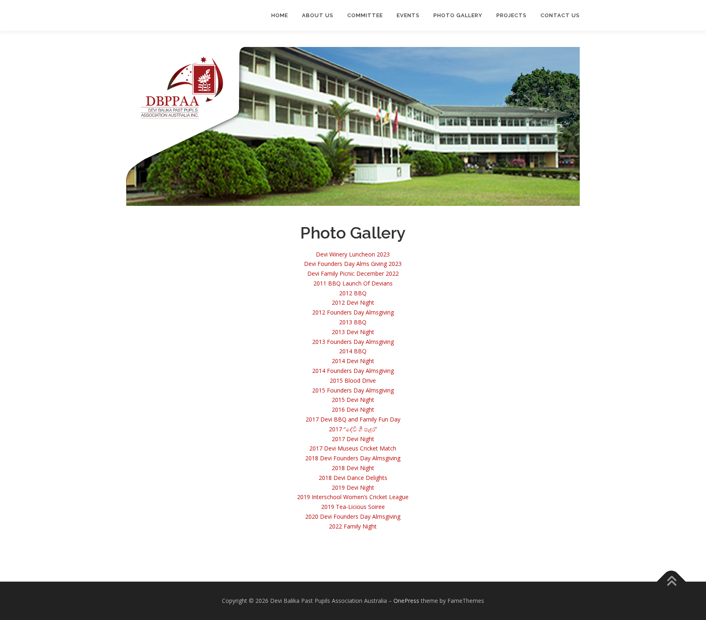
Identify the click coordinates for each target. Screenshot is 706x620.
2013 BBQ (352, 322)
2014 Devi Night (353, 361)
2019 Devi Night (353, 487)
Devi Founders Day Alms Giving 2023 (353, 264)
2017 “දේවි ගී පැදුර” (353, 429)
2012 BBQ (352, 293)
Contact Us (560, 15)
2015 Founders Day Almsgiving (353, 390)
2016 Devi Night (353, 409)
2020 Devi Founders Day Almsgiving (352, 516)
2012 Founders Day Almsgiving (353, 312)
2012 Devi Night (353, 302)
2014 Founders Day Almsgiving (353, 371)
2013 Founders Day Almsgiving (353, 342)
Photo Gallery (458, 15)
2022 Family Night (353, 526)
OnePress (406, 600)
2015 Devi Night (353, 400)
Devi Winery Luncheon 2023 (353, 254)
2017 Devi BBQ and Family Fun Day (353, 419)
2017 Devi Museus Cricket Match (352, 448)
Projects (511, 15)
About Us (317, 15)
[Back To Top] (671, 581)
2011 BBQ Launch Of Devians (353, 283)
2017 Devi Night (353, 439)
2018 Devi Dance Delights (353, 478)
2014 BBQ (352, 351)
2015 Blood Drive (353, 380)
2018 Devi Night (353, 468)
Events (408, 15)
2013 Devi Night (353, 332)
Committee (365, 15)
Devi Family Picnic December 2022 (353, 273)
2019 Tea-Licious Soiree (353, 507)
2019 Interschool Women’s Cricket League (353, 497)
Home (279, 15)
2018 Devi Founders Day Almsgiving (352, 458)
